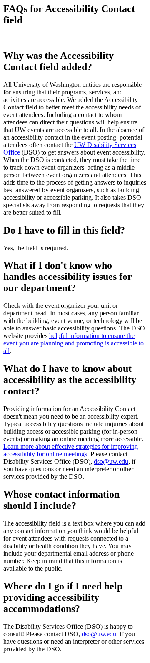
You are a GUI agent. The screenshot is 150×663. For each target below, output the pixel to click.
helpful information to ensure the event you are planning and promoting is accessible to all (73, 343)
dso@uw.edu (111, 461)
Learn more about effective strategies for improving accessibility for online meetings (70, 450)
